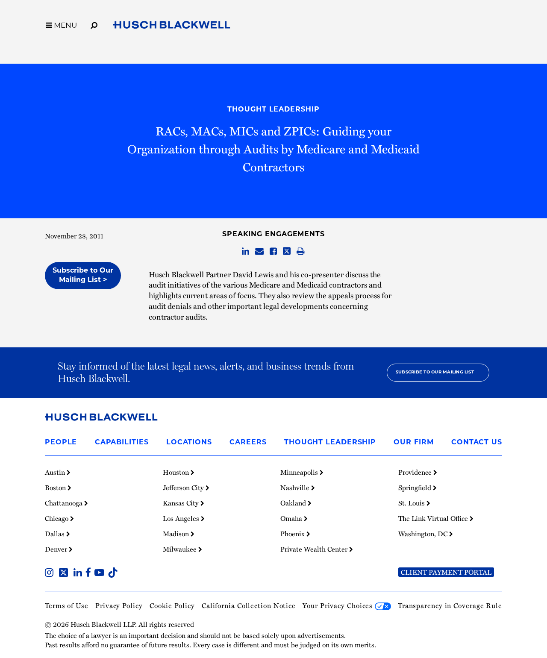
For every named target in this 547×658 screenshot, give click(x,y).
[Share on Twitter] (287, 251)
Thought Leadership (273, 109)
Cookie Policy (172, 605)
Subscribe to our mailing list (435, 372)
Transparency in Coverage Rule (450, 605)
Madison (177, 533)
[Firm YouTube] (101, 573)
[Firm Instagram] (51, 573)
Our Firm (413, 442)
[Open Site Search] (94, 24)
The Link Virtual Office (434, 518)
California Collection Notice (249, 605)
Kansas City (181, 503)
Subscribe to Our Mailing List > (83, 275)
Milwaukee (180, 549)
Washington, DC (423, 533)
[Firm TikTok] (113, 573)
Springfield (415, 487)
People (61, 442)
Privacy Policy (119, 605)
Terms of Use (66, 605)
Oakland (294, 503)
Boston (56, 487)
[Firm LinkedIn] (79, 573)
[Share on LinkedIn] (245, 251)
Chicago (57, 518)
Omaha (292, 518)
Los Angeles (182, 518)
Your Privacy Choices (339, 605)
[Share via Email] (259, 251)
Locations (189, 442)
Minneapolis (300, 472)
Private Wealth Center (314, 549)
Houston (177, 472)
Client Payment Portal (446, 572)
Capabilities (122, 442)
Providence (415, 472)
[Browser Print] (300, 251)
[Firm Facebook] (89, 573)
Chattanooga (64, 503)
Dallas (55, 533)
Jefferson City (184, 487)
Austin (56, 472)
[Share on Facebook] (273, 251)
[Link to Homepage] (171, 26)
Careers (247, 442)
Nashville (295, 487)
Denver (57, 549)
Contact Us (476, 442)
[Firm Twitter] (65, 573)
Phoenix (293, 533)
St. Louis (412, 503)
